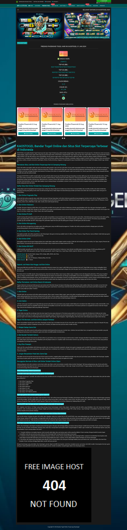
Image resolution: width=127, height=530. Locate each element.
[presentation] (62, 138)
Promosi (89, 5)
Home (31, 5)
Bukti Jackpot (81, 5)
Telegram (48, 1)
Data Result (72, 5)
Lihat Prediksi (29, 133)
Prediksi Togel (46, 5)
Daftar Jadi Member (38, 1)
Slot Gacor (55, 5)
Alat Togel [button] (63, 5)
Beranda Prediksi (23, 43)
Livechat (55, 1)
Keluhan (95, 5)
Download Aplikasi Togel (25, 1)
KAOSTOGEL (20, 153)
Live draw (37, 5)
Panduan (102, 5)
